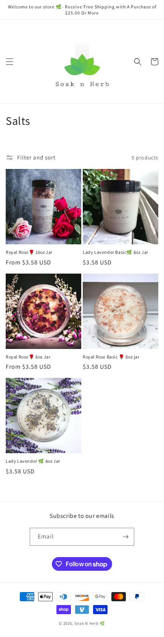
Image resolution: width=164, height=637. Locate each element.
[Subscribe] (125, 537)
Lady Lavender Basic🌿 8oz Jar (115, 252)
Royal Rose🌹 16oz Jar (29, 252)
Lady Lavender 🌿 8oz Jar (33, 461)
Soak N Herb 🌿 (89, 623)
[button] (9, 61)
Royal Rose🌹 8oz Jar (28, 357)
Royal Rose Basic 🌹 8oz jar (111, 357)
